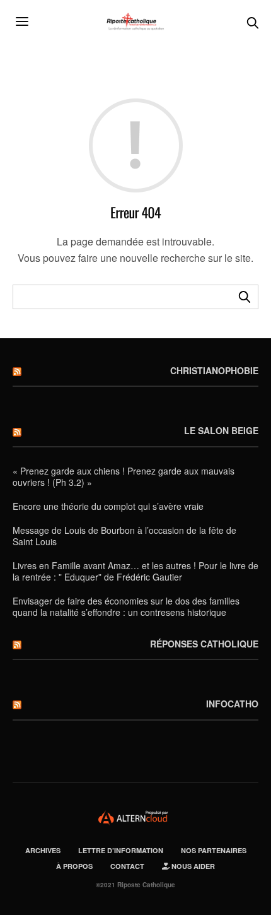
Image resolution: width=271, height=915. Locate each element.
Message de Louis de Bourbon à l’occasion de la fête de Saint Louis (124, 536)
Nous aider (192, 866)
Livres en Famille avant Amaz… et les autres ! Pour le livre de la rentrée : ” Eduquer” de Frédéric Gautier (135, 571)
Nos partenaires (213, 850)
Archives (43, 850)
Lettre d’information (120, 850)
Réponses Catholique (204, 643)
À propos (74, 866)
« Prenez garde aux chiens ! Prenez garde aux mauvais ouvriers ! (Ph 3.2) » (123, 476)
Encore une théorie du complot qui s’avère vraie (108, 506)
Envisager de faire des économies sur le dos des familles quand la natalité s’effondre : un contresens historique (126, 606)
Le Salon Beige (221, 430)
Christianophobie (214, 370)
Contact (127, 866)
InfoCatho (232, 703)
